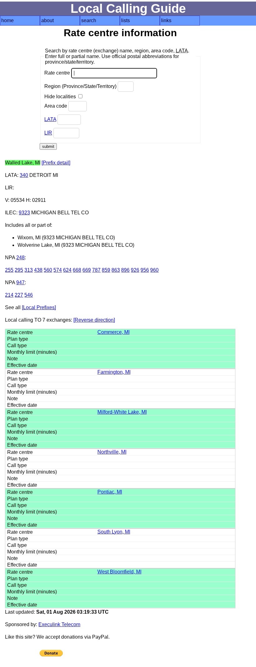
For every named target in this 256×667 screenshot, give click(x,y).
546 (28, 295)
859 (106, 270)
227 (19, 295)
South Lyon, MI (113, 531)
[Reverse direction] (94, 320)
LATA (50, 119)
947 (20, 282)
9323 (24, 212)
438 (38, 270)
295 (19, 270)
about (47, 20)
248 (20, 257)
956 (144, 270)
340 (24, 175)
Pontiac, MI (109, 491)
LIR (48, 132)
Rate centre (57, 72)
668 (77, 270)
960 (154, 270)
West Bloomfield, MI (119, 571)
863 (115, 270)
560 (48, 270)
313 (28, 270)
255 (9, 270)
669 (86, 270)
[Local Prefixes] (39, 307)
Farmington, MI (113, 372)
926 (135, 270)
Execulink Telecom (59, 624)
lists (125, 20)
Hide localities (60, 96)
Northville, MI (111, 452)
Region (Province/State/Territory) (81, 86)
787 (96, 270)
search (88, 20)
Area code (56, 106)
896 (125, 270)
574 (57, 270)
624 (67, 270)
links (166, 20)
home (7, 20)
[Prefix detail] (56, 162)
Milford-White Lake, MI (122, 412)
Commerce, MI (113, 332)
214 (9, 295)
